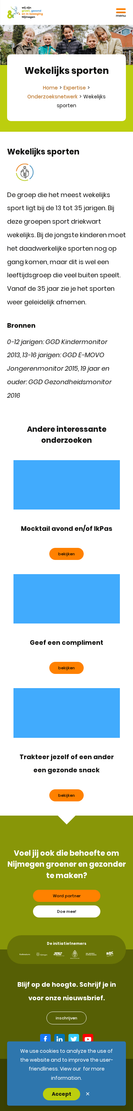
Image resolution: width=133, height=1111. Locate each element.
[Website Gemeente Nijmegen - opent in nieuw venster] (42, 954)
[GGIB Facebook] (45, 1039)
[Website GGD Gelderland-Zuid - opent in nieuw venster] (59, 954)
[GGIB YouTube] (88, 1039)
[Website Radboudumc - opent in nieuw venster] (25, 954)
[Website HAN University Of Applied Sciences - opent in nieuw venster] (91, 954)
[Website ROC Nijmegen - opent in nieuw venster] (109, 954)
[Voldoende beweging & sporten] (25, 172)
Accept (61, 1094)
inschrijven (66, 1018)
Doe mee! (66, 911)
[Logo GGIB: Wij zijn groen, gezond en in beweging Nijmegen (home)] (25, 12)
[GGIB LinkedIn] (59, 1039)
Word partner (67, 896)
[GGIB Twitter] (73, 1039)
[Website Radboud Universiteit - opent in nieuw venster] (74, 954)
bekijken (66, 554)
